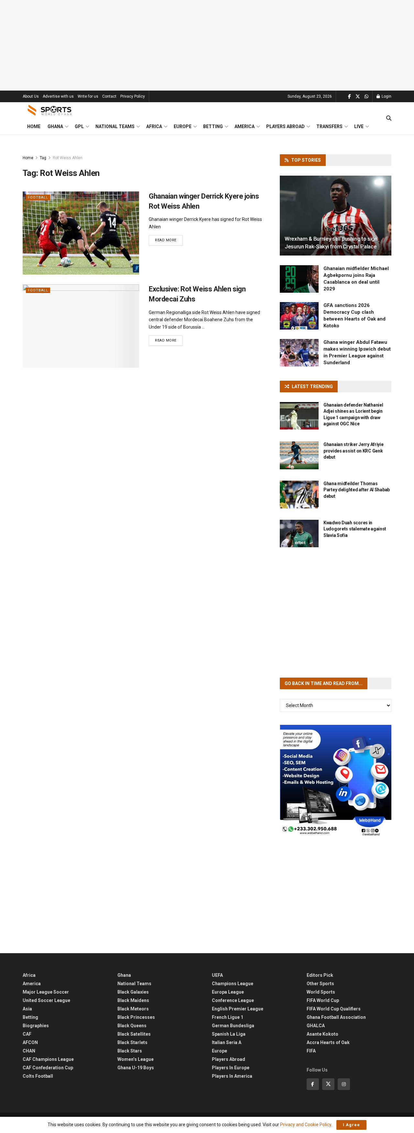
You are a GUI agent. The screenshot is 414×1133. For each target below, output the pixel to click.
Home (33, 126)
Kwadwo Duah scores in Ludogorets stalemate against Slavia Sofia (354, 529)
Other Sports (320, 983)
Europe (182, 126)
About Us (31, 96)
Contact (109, 96)
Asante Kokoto (322, 1034)
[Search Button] (388, 118)
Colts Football (38, 1076)
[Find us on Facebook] (349, 97)
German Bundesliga (233, 1025)
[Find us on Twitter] (357, 97)
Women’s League (135, 1059)
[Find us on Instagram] (344, 1084)
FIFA (311, 1050)
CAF (27, 1034)
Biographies (36, 1025)
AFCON (30, 1042)
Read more (169, 240)
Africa (154, 126)
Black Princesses (136, 1017)
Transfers (329, 126)
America (244, 126)
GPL (79, 126)
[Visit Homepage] (50, 110)
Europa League (228, 992)
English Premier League (237, 1008)
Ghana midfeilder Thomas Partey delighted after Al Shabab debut (356, 490)
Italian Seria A (226, 1042)
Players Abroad (285, 126)
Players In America (232, 1076)
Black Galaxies (133, 992)
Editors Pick (320, 975)
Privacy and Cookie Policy (305, 1124)
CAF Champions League (48, 1059)
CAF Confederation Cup (48, 1067)
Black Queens (132, 1025)
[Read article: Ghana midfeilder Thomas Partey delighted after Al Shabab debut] (299, 494)
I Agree (351, 1124)
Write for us (88, 96)
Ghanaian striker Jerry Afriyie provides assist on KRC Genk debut (353, 451)
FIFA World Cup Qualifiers (334, 1008)
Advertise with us (58, 96)
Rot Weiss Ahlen (67, 158)
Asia (27, 1008)
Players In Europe (230, 1067)
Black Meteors (133, 1008)
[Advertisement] (207, 45)
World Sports (321, 992)
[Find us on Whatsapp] (366, 97)
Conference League (233, 1000)
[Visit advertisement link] (335, 780)
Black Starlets (132, 1042)
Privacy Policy (132, 96)
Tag (43, 158)
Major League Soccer (46, 992)
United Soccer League (46, 1000)
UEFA (217, 975)
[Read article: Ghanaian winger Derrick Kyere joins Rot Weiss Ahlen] (81, 233)
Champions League (232, 983)
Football (38, 197)
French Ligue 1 (227, 1017)
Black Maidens (133, 1000)
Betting (213, 126)
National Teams (115, 126)
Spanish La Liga (228, 1034)
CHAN (29, 1050)
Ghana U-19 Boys (135, 1067)
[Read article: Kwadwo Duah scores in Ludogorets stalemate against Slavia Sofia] (299, 534)
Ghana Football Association (336, 1017)
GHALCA (316, 1025)
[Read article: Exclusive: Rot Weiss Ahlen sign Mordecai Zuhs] (81, 325)
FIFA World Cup (323, 1000)
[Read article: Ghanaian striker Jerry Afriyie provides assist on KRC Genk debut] (299, 455)
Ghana (55, 126)
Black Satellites (134, 1034)
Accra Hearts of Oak (328, 1042)
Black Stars (129, 1050)
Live (359, 126)
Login (386, 96)
